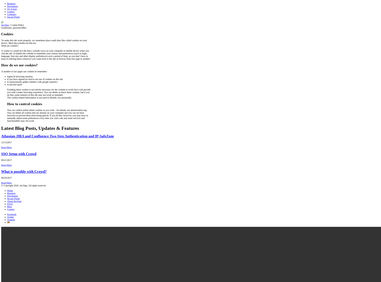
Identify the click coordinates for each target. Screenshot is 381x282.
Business (11, 3)
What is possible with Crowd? (24, 171)
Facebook (11, 214)
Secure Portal (13, 17)
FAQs (10, 204)
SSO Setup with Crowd (18, 154)
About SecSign (14, 201)
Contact (10, 11)
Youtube (11, 219)
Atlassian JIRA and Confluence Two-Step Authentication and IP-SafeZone (57, 136)
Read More (6, 147)
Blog (9, 206)
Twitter (10, 217)
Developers (12, 6)
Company (11, 14)
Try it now (12, 9)
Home (10, 190)
